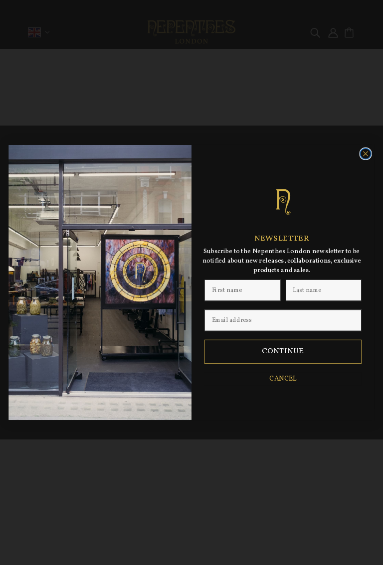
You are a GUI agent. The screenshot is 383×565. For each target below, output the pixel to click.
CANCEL (282, 379)
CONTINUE (283, 351)
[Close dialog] (365, 153)
